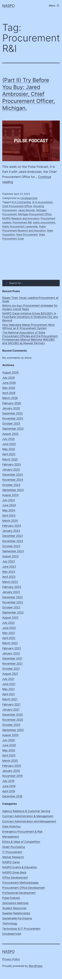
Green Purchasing (13, 846)
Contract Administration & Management (27, 816)
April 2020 (8, 755)
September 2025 (13, 428)
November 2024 (12, 479)
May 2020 (8, 750)
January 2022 (11, 653)
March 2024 (10, 520)
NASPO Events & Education (19, 867)
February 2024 (11, 525)
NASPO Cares (11, 862)
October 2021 (11, 668)
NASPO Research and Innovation (20, 218)
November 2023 (12, 541)
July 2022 (8, 622)
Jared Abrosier (26, 210)
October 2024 (11, 484)
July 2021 (8, 678)
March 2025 (10, 459)
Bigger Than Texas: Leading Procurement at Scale (30, 299)
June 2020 (9, 745)
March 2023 (10, 581)
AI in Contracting (21, 202)
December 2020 (12, 714)
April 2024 (8, 515)
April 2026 (8, 392)
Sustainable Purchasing (17, 918)
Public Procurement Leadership (20, 226)
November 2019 (12, 775)
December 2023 (12, 535)
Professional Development (19, 892)
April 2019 (8, 791)
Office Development (15, 877)
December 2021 (12, 658)
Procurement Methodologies (20, 882)
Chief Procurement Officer (17, 206)
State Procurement (27, 234)
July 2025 (8, 438)
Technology (9, 923)
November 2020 (12, 719)
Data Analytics (11, 826)
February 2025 (11, 464)
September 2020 (13, 730)
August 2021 (10, 673)
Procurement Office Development (23, 887)
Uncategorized (28, 198)
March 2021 (9, 699)
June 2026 (9, 382)
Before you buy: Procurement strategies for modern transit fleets (30, 307)
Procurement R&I (22, 222)
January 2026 (11, 408)
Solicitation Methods (15, 903)
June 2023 (9, 566)
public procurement (44, 222)
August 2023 (10, 556)
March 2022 (10, 643)
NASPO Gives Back (14, 872)
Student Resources (14, 908)
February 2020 (11, 765)
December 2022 (12, 597)
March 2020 (10, 760)
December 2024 (12, 474)
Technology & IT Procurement (21, 928)
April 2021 (8, 694)
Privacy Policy (11, 959)
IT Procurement (12, 852)
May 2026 (8, 387)
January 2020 (11, 770)
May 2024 (8, 510)
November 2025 (12, 418)
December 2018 (12, 796)
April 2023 (8, 576)
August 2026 (10, 372)
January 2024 (11, 530)
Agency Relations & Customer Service (26, 811)
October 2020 (11, 724)
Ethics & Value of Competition (21, 841)
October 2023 (11, 546)
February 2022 (11, 648)
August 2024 (10, 495)
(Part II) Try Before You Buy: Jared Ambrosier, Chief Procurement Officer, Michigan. (28, 94)
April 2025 (8, 454)
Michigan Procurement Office (34, 214)
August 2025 (10, 433)
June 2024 (9, 505)
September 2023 (13, 551)
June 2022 (9, 627)
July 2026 (8, 377)
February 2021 (11, 704)
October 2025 (11, 423)
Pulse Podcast (11, 897)
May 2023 (8, 571)
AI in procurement (42, 202)
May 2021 (8, 689)
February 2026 (11, 403)
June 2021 (8, 684)
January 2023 (11, 592)
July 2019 (8, 780)
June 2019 (8, 786)
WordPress (35, 965)
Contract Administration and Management (29, 821)
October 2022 (11, 607)
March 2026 (10, 398)
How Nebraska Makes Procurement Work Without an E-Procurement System (28, 326)
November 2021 (12, 663)
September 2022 (13, 612)
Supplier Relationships (16, 913)
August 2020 (10, 735)
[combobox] (31, 283)
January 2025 (11, 469)
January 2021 (10, 709)
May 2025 (8, 449)
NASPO (8, 6)
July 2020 (8, 740)
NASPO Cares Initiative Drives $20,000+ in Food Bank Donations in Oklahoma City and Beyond (30, 317)
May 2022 (8, 632)
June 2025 (9, 444)
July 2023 (8, 561)
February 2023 (11, 586)
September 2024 (13, 490)
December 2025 (12, 413)
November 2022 (12, 602)
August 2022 (10, 617)
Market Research (13, 857)
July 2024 (8, 500)
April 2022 (8, 638)
